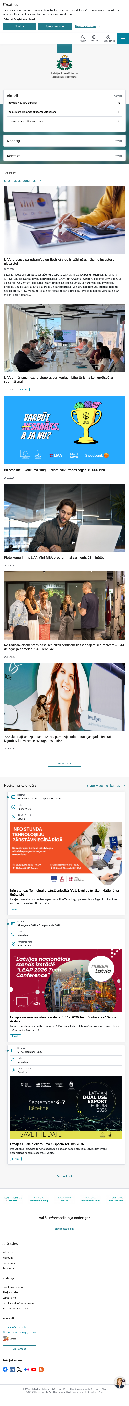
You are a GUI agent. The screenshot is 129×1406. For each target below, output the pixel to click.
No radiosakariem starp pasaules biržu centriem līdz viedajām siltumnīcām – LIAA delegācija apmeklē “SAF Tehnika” (64, 647)
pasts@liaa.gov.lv (16, 1327)
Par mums (8, 1268)
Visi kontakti (19, 1348)
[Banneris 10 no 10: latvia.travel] (90, 1199)
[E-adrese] (9, 1339)
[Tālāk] (122, 1199)
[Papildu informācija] (19, 1339)
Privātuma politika (13, 1287)
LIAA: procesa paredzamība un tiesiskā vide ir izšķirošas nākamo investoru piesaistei (59, 262)
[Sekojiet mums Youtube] (33, 1369)
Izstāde (15, 1036)
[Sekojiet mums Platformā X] (19, 1369)
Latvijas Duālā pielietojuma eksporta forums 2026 (47, 1144)
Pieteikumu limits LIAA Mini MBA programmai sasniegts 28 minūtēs (54, 558)
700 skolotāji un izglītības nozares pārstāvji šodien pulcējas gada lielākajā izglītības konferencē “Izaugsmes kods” (58, 739)
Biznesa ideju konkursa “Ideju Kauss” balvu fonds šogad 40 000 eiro (54, 470)
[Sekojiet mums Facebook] (5, 1369)
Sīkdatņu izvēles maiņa (15, 1308)
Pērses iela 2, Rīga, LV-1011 (22, 1332)
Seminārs (16, 909)
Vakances (8, 1252)
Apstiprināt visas (55, 26)
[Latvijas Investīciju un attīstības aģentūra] (21, 39)
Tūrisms (23, 389)
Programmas (10, 1263)
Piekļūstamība (10, 1292)
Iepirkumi (8, 1257)
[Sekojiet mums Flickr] (26, 1369)
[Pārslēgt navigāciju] (123, 38)
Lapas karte (9, 1297)
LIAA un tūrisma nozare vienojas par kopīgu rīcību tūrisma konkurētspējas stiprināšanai (59, 379)
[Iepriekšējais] (6, 1199)
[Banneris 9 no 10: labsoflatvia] (64, 1199)
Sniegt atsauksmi (64, 1228)
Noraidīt (19, 26)
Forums (15, 1159)
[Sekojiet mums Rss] (41, 1369)
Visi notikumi (64, 1176)
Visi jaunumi (64, 763)
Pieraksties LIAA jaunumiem (18, 1303)
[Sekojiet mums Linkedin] (12, 1369)
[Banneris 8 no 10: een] (38, 1199)
